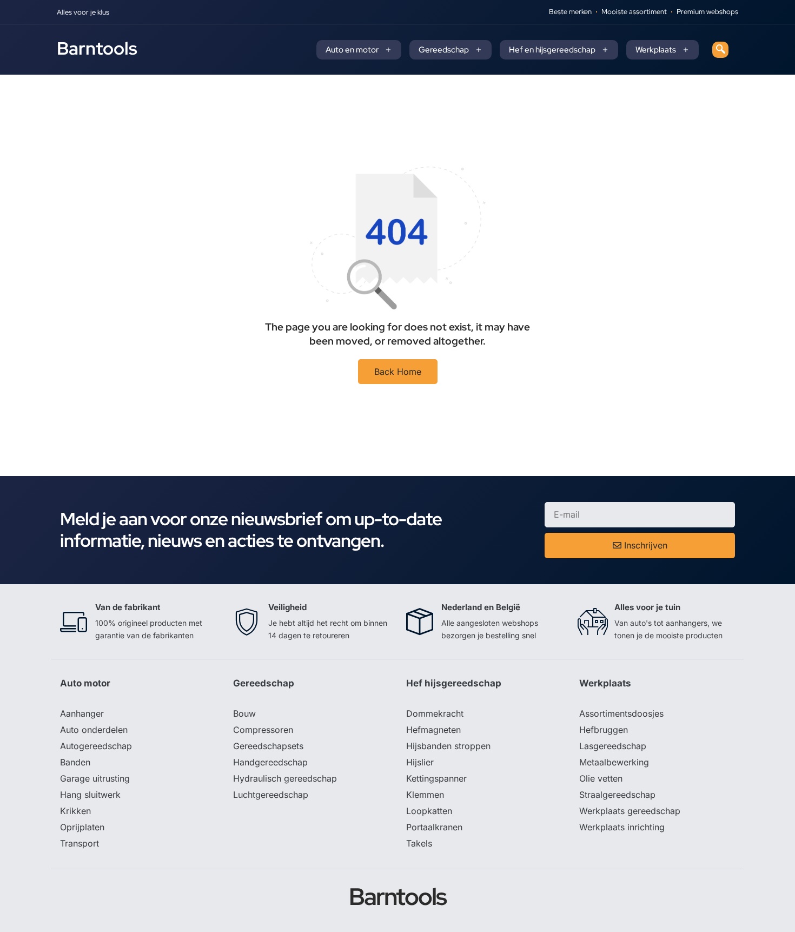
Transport (79, 843)
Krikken (75, 810)
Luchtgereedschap (270, 794)
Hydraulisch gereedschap (285, 778)
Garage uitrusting (95, 778)
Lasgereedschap (612, 746)
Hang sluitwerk (90, 794)
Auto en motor (352, 49)
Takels (419, 843)
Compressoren (263, 729)
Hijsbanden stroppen (448, 746)
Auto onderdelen (94, 729)
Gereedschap (444, 49)
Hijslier (420, 762)
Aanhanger (82, 713)
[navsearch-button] (720, 50)
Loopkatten (429, 810)
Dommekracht (434, 713)
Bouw (244, 713)
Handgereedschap (270, 762)
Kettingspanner (436, 778)
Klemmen (425, 794)
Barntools (97, 48)
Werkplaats (655, 49)
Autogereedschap (96, 746)
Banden (75, 762)
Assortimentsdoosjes (621, 713)
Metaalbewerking (614, 762)
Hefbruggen (603, 729)
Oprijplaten (82, 827)
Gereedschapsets (268, 746)
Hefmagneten (433, 729)
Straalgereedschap (617, 794)
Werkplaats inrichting (622, 827)
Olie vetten (600, 778)
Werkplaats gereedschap (629, 810)
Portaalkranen (434, 827)
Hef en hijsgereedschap (552, 49)
